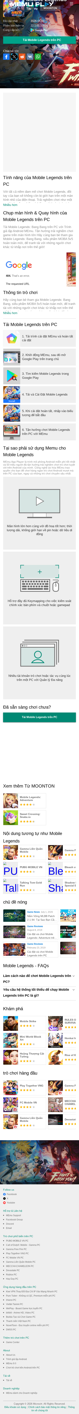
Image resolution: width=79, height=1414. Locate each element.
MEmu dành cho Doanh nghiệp (21, 1393)
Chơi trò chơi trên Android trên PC (23, 1367)
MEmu (28, 4)
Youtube (11, 1202)
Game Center (12, 1342)
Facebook (12, 1194)
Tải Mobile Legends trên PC (42, 40)
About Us (10, 1355)
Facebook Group (14, 1219)
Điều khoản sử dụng (15, 1407)
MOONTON (50, 8)
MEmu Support (13, 1215)
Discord (10, 1224)
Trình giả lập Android (16, 1359)
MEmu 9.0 (11, 1363)
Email (9, 1228)
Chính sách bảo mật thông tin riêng (47, 1407)
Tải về (9, 1380)
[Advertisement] (39, 132)
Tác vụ (31, 8)
